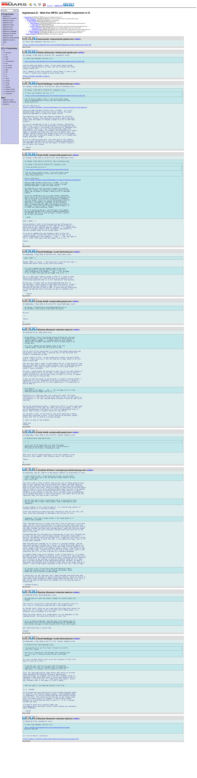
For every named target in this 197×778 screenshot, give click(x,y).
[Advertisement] (7, 112)
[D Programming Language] (44, 6)
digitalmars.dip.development (10, 37)
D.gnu (4, 42)
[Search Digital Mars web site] (35, 6)
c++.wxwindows (7, 93)
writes (77, 39)
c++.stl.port (6, 80)
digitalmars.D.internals (9, 33)
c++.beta (5, 57)
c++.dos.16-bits (7, 65)
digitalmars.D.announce (10, 18)
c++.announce (7, 52)
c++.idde (5, 70)
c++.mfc (5, 72)
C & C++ (50, 6)
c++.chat (5, 59)
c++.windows (7, 87)
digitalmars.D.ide (8, 29)
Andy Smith (32, 21)
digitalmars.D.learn (8, 20)
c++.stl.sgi (6, 83)
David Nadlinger (32, 20)
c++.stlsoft (6, 85)
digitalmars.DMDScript (9, 102)
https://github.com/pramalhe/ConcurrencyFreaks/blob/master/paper (47, 727)
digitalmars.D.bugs (8, 25)
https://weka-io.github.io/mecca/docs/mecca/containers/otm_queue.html (51, 739)
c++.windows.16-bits (9, 89)
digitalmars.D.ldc (8, 22)
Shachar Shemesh (35, 26)
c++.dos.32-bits (7, 67)
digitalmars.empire (8, 100)
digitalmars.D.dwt (8, 35)
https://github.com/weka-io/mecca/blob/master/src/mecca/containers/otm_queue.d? (55, 107)
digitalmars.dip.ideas (9, 40)
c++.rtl (5, 74)
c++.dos (5, 63)
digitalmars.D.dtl (7, 27)
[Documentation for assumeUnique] (72, 6)
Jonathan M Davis (37, 29)
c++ (4, 50)
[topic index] (65, 6)
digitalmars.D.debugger (9, 31)
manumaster (28, 17)
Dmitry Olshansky (31, 18)
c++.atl (5, 55)
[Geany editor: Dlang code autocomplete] (68, 6)
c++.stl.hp (6, 78)
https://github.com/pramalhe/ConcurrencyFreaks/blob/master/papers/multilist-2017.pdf (57, 45)
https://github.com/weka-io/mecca (36, 76)
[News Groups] (39, 6)
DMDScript (58, 6)
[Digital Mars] (30, 6)
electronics (6, 104)
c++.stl (5, 76)
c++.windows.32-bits (9, 91)
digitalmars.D (7, 16)
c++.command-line (8, 61)
